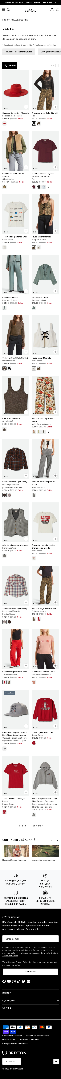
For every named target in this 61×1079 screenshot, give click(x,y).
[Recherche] (10, 9)
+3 (47, 186)
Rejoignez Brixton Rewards (30, 3)
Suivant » (38, 825)
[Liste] (57, 65)
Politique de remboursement (15, 1043)
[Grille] (52, 65)
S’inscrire (30, 971)
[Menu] (3, 9)
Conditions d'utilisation (12, 1035)
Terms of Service (10, 956)
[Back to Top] (56, 1061)
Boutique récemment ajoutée (19, 52)
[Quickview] (26, 107)
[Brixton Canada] (30, 9)
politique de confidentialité (37, 1035)
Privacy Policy (22, 962)
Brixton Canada (16, 1069)
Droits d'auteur (9, 1039)
